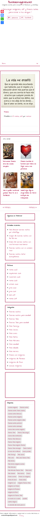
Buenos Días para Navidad (19, 322)
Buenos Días (14, 319)
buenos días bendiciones (14, 436)
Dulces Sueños (27, 448)
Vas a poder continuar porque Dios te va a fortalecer (11, 193)
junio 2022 (12, 288)
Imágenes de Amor (16, 362)
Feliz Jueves (13, 330)
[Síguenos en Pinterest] (13, 19)
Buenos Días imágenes (14, 442)
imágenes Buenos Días (24, 483)
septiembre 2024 (15, 273)
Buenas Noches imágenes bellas (16, 420)
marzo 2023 (13, 280)
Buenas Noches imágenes (15, 417)
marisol (28, 116)
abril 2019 (12, 295)
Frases (7, 207)
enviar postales (27, 452)
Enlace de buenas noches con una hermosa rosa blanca (20, 243)
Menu (4, 63)
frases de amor (12, 480)
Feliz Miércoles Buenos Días (15, 470)
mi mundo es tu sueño (14, 499)
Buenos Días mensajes (14, 448)
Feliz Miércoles (14, 340)
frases (28, 474)
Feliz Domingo (14, 326)
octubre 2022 (13, 284)
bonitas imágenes (12, 407)
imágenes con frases (13, 486)
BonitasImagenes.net (20, 2)
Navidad (25, 499)
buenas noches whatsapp (15, 426)
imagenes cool (11, 483)
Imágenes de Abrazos (17, 358)
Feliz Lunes (13, 333)
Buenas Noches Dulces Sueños (16, 411)
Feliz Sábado (13, 348)
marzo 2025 (13, 270)
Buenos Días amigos (23, 433)
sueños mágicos (12, 502)
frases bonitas (12, 477)
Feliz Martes (13, 337)
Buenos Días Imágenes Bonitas (16, 445)
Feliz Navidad (14, 344)
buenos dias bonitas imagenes (16, 429)
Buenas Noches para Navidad (20, 315)
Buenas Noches (15, 312)
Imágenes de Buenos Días (15, 496)
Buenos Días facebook (14, 439)
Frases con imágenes (17, 355)
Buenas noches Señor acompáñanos (17, 255)
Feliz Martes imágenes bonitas (16, 464)
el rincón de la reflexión (14, 452)
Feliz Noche (28, 470)
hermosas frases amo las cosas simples (9, 164)
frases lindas (22, 480)
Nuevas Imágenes (15, 366)
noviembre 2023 (14, 277)
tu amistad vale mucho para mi (16, 505)
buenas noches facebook (14, 414)
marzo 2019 (13, 298)
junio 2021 (12, 291)
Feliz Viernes (14, 351)
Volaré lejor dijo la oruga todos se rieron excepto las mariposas (28, 194)
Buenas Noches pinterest (15, 423)
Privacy (21, 516)
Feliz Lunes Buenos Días (23, 458)
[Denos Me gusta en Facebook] (26, 19)
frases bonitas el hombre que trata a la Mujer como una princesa (28, 165)
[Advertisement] (20, 40)
